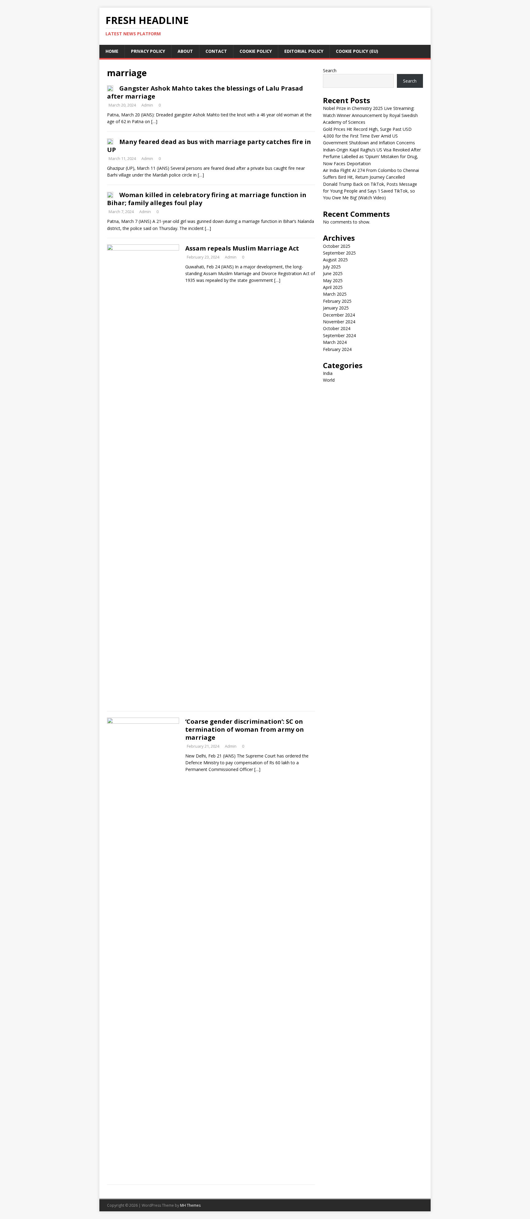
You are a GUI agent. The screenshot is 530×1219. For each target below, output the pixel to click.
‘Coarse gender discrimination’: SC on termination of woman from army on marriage (244, 729)
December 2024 (339, 315)
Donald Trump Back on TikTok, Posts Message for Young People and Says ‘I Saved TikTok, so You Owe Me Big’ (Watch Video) (370, 191)
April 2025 (333, 287)
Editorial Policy (303, 51)
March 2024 (335, 342)
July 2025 (332, 267)
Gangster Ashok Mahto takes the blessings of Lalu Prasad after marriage (205, 92)
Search (329, 70)
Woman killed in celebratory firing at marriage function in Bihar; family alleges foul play (206, 199)
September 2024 (339, 335)
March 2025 (335, 294)
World (329, 380)
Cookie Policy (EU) (357, 51)
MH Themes (190, 1205)
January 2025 (336, 308)
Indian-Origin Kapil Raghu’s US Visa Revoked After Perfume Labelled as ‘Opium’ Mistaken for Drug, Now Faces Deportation (372, 156)
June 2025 (333, 273)
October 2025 (336, 246)
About (185, 51)
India (327, 373)
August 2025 (335, 260)
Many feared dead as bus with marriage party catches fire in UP (209, 146)
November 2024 (339, 322)
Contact (216, 51)
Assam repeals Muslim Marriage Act (242, 248)
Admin (147, 105)
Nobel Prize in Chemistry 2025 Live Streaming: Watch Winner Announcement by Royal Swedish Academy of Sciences (370, 115)
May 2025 (333, 280)
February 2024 (337, 349)
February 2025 (337, 301)
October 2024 (336, 328)
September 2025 (339, 253)
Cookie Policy (256, 51)
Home (112, 51)
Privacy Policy (148, 51)
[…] (154, 121)
